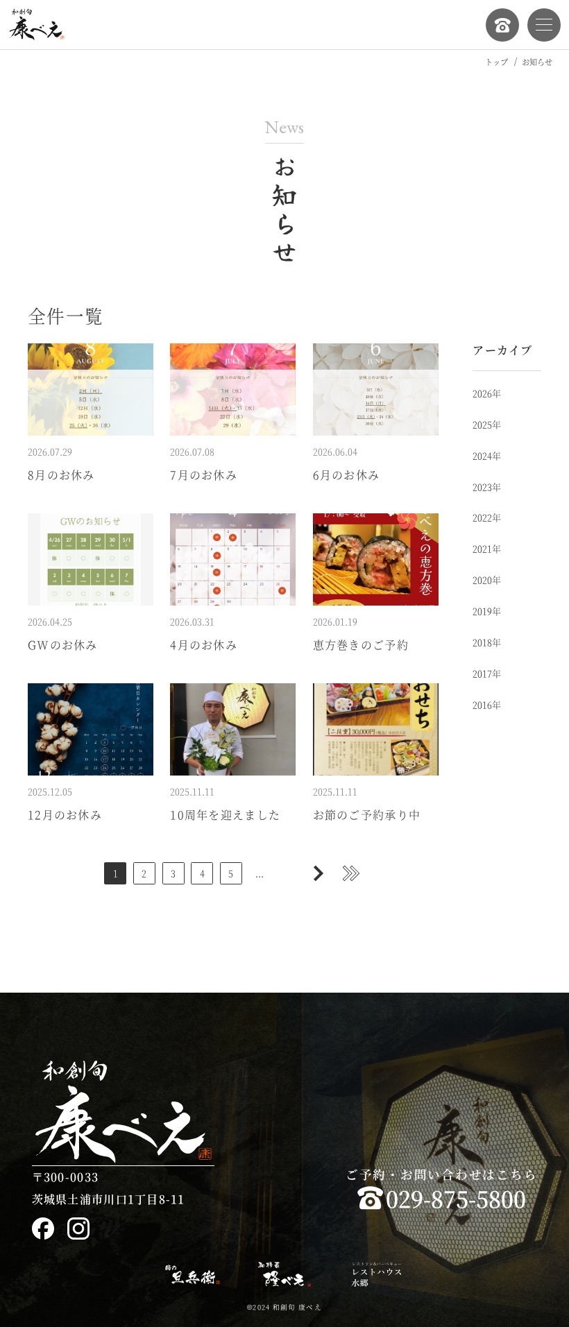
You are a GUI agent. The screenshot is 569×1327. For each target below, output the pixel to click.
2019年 (487, 610)
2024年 (487, 455)
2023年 (487, 486)
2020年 (487, 579)
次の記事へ (318, 873)
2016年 (487, 704)
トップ (496, 61)
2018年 (487, 642)
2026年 (487, 393)
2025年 (487, 424)
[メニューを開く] (544, 25)
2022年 (487, 517)
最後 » (351, 873)
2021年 (487, 548)
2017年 (487, 673)
